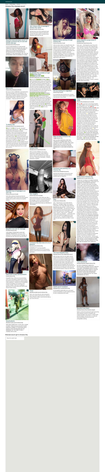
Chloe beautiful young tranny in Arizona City (86, 40)
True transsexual (82, 261)
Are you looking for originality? (62, 91)
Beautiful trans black (83, 308)
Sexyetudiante (10, 321)
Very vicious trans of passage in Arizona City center (39, 26)
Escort (6, 4)
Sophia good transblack (60, 286)
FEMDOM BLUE (8, 1)
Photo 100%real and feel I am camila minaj (88, 99)
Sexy (54, 199)
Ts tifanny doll (10, 124)
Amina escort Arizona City (85, 176)
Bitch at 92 (9, 88)
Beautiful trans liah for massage (15, 229)
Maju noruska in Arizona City (62, 136)
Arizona (18, 4)
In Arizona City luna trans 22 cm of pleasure (40, 243)
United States (12, 4)
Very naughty (34, 194)
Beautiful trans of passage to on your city (15, 191)
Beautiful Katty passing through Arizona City (63, 40)
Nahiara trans (34, 148)
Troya (31, 290)
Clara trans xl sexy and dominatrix (16, 274)
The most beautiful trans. (61, 252)
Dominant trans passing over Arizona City (62, 169)
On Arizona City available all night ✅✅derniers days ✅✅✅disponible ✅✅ (40, 74)
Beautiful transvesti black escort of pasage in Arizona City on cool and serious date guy (16, 41)
